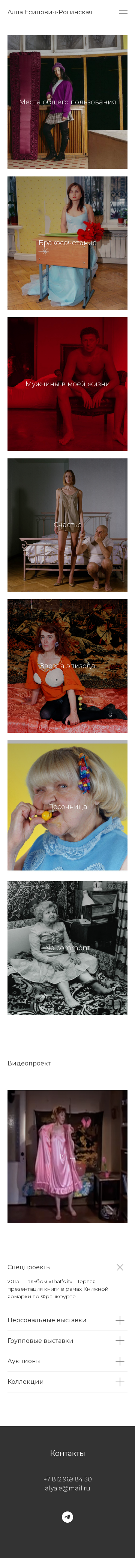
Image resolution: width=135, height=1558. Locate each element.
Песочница (67, 807)
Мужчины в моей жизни (68, 384)
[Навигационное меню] (123, 12)
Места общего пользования (67, 102)
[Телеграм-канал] (67, 1517)
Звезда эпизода (67, 666)
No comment (67, 948)
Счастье (68, 525)
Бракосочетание (68, 243)
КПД (67, 1156)
